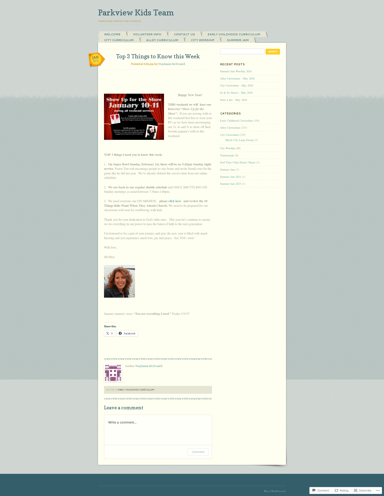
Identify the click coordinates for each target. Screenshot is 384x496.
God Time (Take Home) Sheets (237, 162)
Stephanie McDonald (171, 64)
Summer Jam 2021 (230, 177)
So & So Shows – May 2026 (236, 92)
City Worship (202, 40)
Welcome (112, 34)
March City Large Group (239, 140)
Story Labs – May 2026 (233, 100)
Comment (198, 451)
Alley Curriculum (162, 40)
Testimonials (227, 155)
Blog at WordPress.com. (275, 490)
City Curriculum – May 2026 (236, 85)
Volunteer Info (147, 34)
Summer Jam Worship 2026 (236, 71)
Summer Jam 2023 (230, 184)
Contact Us (184, 34)
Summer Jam (238, 40)
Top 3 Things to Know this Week (158, 56)
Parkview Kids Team (136, 12)
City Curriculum (119, 40)
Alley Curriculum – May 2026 (237, 78)
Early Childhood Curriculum (234, 34)
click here (175, 201)
